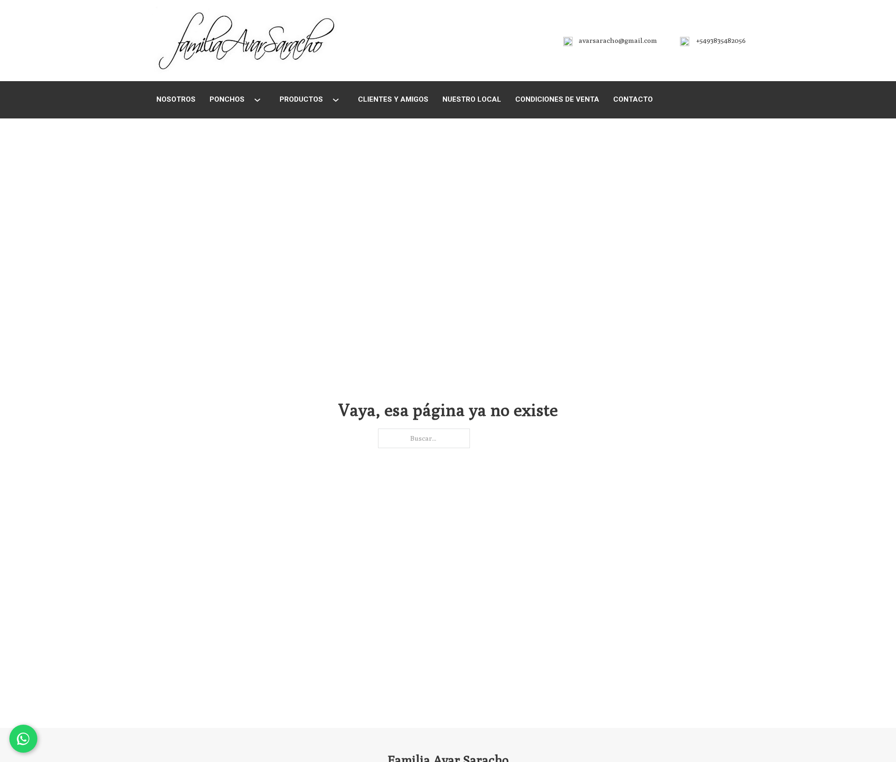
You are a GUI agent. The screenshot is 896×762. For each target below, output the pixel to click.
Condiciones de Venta (557, 99)
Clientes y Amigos (393, 99)
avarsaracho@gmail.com (618, 40)
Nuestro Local (471, 99)
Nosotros (176, 99)
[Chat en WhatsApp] (23, 739)
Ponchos (227, 99)
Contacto (633, 99)
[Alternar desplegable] (257, 100)
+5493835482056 (721, 40)
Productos (301, 99)
